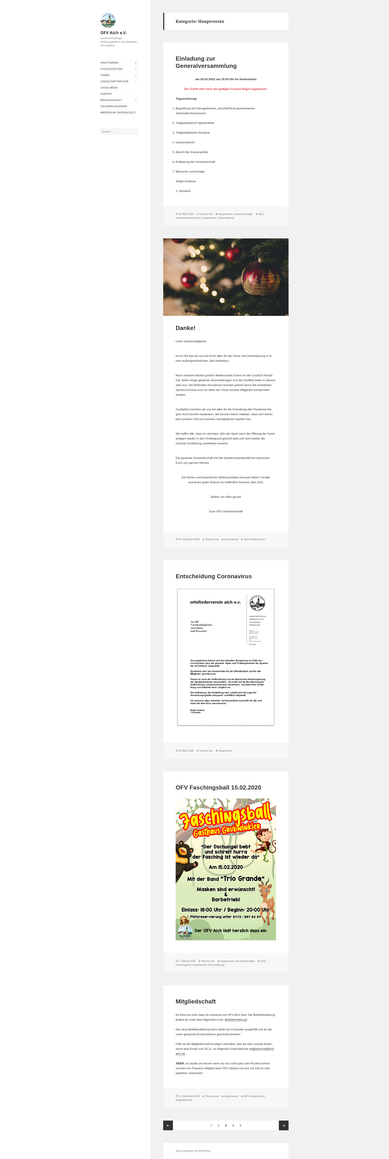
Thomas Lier (206, 214)
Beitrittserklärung (236, 1019)
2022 (261, 214)
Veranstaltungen (243, 214)
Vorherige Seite (168, 1125)
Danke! (186, 328)
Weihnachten (257, 539)
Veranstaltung (225, 217)
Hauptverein (225, 214)
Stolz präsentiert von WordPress (193, 1151)
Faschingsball (183, 964)
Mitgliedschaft (196, 1001)
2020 (246, 539)
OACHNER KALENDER (113, 106)
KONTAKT (106, 94)
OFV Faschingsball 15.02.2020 (218, 787)
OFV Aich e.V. (113, 32)
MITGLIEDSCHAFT (111, 100)
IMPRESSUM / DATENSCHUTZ (118, 112)
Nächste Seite (284, 1125)
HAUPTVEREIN (109, 63)
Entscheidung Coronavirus (214, 576)
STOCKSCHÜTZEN (111, 69)
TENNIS (105, 75)
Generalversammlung (188, 217)
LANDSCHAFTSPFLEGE (114, 81)
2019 (246, 1096)
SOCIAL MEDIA (109, 87)
